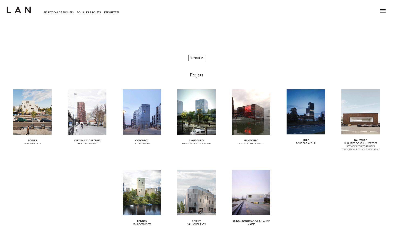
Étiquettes (111, 12)
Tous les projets (89, 12)
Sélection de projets (59, 12)
